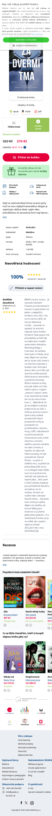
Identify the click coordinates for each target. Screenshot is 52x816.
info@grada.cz (12, 792)
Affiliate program (35, 764)
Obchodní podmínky (27, 747)
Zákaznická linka (25, 755)
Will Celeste (31, 614)
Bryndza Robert (11, 614)
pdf (39, 111)
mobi (27, 111)
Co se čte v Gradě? (36, 771)
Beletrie (5, 764)
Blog (30, 775)
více (5, 217)
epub (16, 111)
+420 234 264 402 (13, 788)
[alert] (26, 25)
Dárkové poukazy (25, 743)
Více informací (37, 34)
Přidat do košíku (28, 157)
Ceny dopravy (24, 740)
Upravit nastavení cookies (39, 792)
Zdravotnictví (8, 768)
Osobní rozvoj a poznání (13, 779)
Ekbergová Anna (33, 680)
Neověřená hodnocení (22, 263)
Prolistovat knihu (26, 97)
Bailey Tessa (9, 680)
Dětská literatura (9, 771)
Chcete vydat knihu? (37, 768)
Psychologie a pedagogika (13, 775)
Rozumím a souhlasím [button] (26, 40)
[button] (26, 45)
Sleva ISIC (22, 751)
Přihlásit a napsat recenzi (28, 288)
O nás (30, 788)
